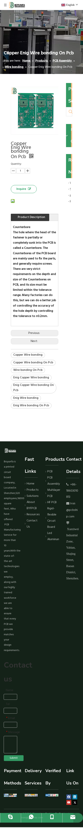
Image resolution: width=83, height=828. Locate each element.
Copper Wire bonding (27, 354)
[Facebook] (68, 797)
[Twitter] (74, 802)
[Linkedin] (74, 797)
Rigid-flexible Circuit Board (51, 518)
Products (32, 489)
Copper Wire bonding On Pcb (33, 362)
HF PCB (52, 502)
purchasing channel (70, 195)
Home (30, 483)
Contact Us (32, 523)
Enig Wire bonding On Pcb (31, 405)
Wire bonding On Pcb (27, 370)
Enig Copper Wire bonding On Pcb (33, 388)
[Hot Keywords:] (70, 111)
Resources (32, 514)
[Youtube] (68, 802)
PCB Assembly (52, 480)
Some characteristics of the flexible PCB (70, 189)
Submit (14, 758)
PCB (50, 471)
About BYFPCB (32, 505)
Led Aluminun (52, 536)
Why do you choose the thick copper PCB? (70, 183)
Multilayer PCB (52, 493)
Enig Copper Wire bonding (31, 377)
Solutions (32, 496)
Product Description (31, 217)
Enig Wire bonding (25, 398)
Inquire (21, 189)
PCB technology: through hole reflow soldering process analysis (70, 201)
